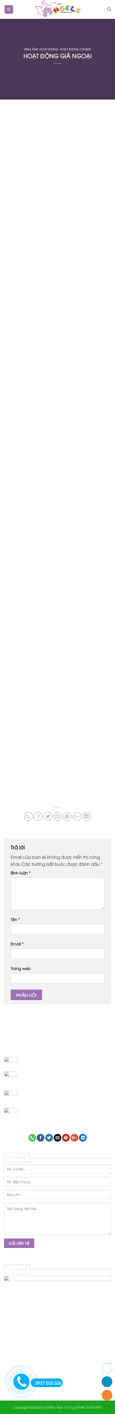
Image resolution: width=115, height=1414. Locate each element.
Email (17, 943)
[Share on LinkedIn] (86, 816)
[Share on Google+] (76, 816)
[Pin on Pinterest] (67, 816)
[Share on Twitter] (47, 816)
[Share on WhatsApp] (28, 816)
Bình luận (20, 872)
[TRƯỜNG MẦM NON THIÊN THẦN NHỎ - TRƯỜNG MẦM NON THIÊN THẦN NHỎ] (57, 9)
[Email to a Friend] (57, 816)
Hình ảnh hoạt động (41, 49)
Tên (15, 919)
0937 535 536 (48, 1383)
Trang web (20, 968)
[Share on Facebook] (38, 816)
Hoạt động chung (75, 49)
